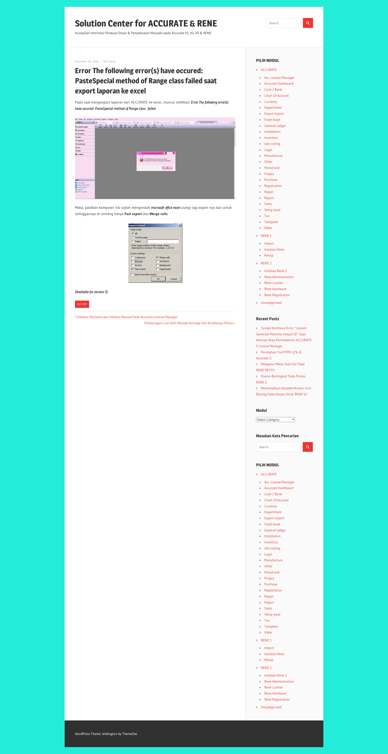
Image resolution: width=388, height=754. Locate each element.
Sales (268, 204)
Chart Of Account (276, 95)
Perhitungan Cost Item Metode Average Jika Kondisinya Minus (188, 323)
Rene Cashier (273, 283)
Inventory (271, 137)
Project (269, 174)
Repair (269, 192)
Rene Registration (277, 295)
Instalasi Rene (274, 249)
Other (268, 161)
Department (273, 107)
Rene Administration (279, 277)
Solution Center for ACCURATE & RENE (146, 23)
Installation (272, 131)
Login (268, 150)
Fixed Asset (272, 119)
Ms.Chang (109, 61)
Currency (270, 101)
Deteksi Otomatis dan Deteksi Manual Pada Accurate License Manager (127, 317)
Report (82, 304)
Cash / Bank (273, 89)
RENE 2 (266, 263)
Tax (266, 216)
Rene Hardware (275, 289)
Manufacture (273, 155)
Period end (271, 168)
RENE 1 (266, 235)
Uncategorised (271, 302)
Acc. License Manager (279, 77)
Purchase (270, 179)
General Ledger (275, 126)
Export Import (274, 113)
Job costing (272, 144)
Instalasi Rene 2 (275, 271)
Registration (273, 186)
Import (269, 243)
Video (268, 228)
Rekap (268, 255)
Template (271, 222)
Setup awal (272, 210)
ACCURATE (269, 70)
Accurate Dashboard (278, 83)
